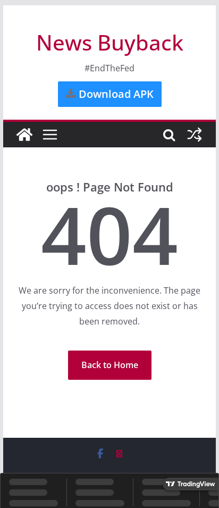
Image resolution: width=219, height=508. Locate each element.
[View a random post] (194, 134)
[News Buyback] (24, 134)
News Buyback (109, 42)
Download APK (115, 94)
